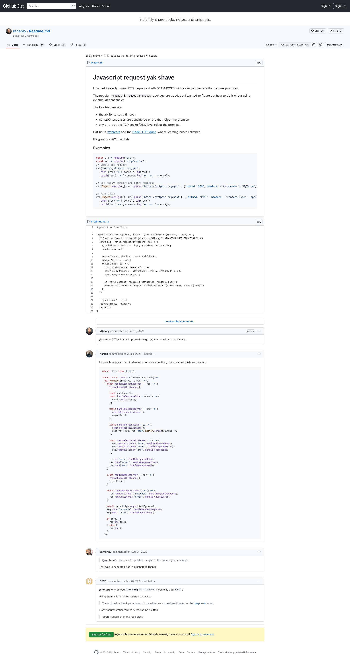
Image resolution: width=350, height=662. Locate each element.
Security (147, 652)
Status (158, 652)
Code (15, 44)
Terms (126, 652)
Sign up (340, 6)
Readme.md (39, 31)
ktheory (19, 31)
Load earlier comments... (180, 321)
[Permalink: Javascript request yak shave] (90, 77)
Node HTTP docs (144, 132)
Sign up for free (101, 634)
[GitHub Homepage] (96, 652)
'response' (200, 603)
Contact (191, 652)
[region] (175, 141)
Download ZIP (334, 44)
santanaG (106, 551)
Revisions (35, 44)
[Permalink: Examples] (90, 147)
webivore (113, 132)
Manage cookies (206, 652)
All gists (84, 6)
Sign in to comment (202, 634)
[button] (314, 44)
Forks (80, 44)
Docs (181, 652)
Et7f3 (103, 581)
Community (170, 652)
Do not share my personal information (237, 652)
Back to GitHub (101, 6)
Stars (59, 44)
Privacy (136, 652)
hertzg (104, 353)
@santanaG (106, 339)
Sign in (325, 6)
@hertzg (104, 589)
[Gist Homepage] (13, 6)
